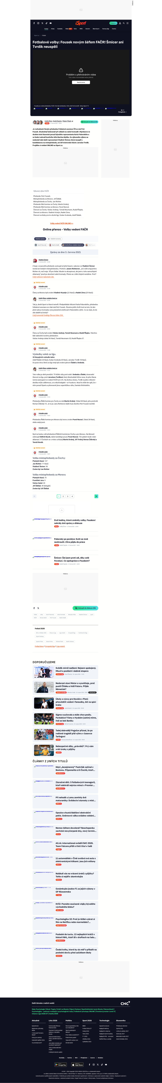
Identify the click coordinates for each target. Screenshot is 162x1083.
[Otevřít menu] (127, 23)
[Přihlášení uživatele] (120, 23)
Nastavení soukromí (120, 1076)
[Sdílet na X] (38, 608)
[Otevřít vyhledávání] (124, 23)
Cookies (112, 1076)
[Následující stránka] (96, 496)
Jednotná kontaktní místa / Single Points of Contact (74, 1078)
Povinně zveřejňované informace (104, 1078)
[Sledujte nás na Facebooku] (34, 23)
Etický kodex (92, 1078)
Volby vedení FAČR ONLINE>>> (61, 223)
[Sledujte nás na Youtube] (50, 23)
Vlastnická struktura (54, 1078)
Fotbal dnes (39, 646)
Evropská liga (50, 646)
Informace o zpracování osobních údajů (98, 1076)
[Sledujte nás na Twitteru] (42, 23)
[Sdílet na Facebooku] (34, 608)
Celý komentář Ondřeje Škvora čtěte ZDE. (48, 315)
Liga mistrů (60, 646)
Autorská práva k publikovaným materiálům (47, 1076)
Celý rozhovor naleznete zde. (43, 277)
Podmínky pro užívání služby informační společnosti (73, 1076)
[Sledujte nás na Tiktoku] (46, 23)
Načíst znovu (81, 82)
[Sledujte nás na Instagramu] (38, 23)
